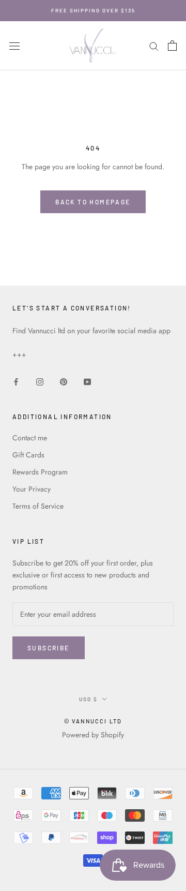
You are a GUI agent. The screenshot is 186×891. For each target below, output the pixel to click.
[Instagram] (39, 381)
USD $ (88, 699)
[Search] (154, 45)
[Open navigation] (14, 46)
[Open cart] (172, 45)
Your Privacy (31, 489)
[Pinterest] (63, 381)
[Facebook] (16, 381)
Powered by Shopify (93, 735)
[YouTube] (87, 381)
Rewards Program (40, 472)
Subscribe (48, 647)
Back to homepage (92, 201)
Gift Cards (28, 455)
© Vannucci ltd (93, 721)
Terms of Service (38, 506)
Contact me (29, 438)
